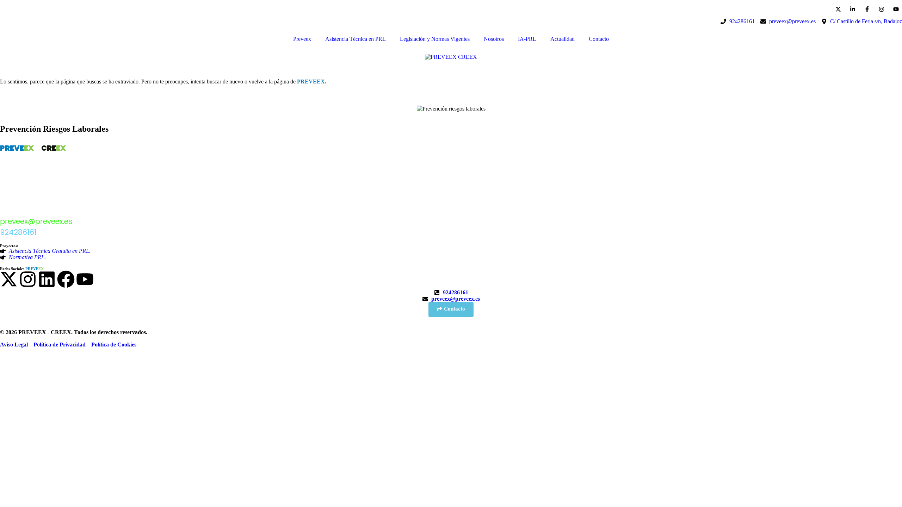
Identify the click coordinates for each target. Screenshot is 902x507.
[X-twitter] (9, 279)
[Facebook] (66, 279)
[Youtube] (85, 279)
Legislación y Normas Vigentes (435, 39)
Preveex (302, 39)
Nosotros (494, 39)
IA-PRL (527, 39)
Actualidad (562, 39)
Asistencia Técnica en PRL (355, 39)
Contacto (599, 39)
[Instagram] (28, 279)
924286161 (18, 232)
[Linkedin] (47, 279)
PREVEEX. (311, 81)
